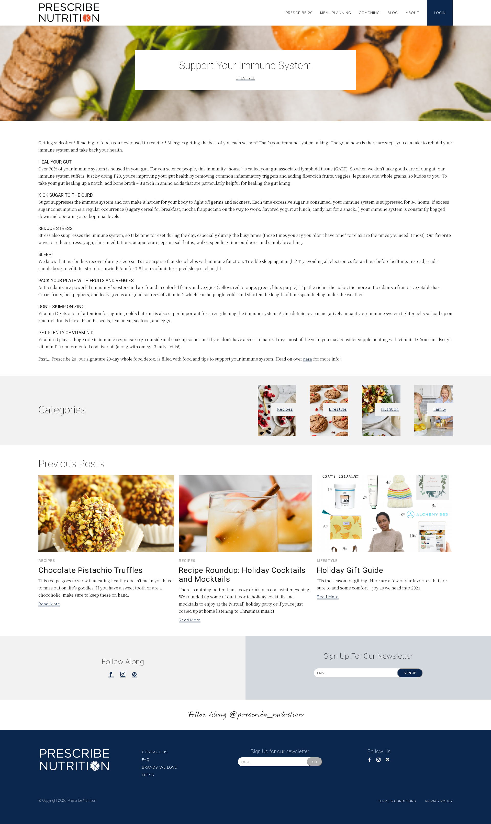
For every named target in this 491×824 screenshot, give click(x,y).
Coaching (369, 12)
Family (439, 409)
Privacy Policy (439, 801)
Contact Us (155, 752)
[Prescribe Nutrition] (72, 12)
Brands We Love (159, 767)
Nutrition (390, 409)
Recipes (285, 409)
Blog (392, 12)
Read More (49, 604)
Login (440, 12)
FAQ (146, 759)
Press (148, 775)
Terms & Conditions (397, 801)
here (307, 359)
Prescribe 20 (299, 12)
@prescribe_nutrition (266, 715)
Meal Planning (335, 12)
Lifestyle (245, 78)
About (412, 12)
